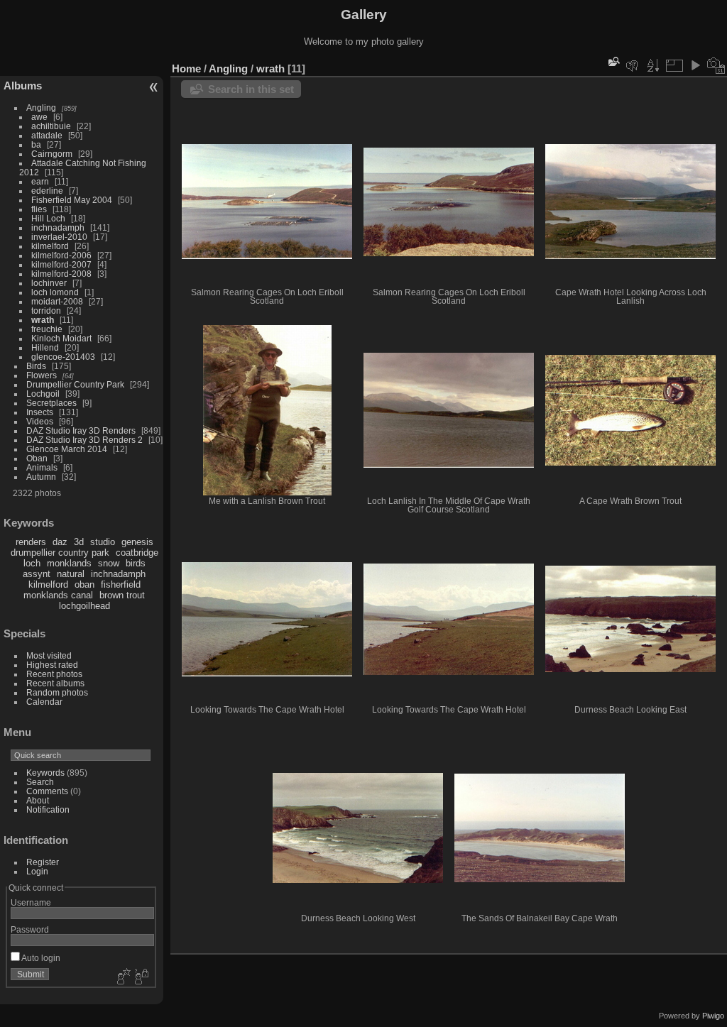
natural (70, 574)
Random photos (57, 692)
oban (84, 584)
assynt (36, 574)
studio (102, 542)
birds (136, 563)
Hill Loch (48, 218)
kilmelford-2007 (61, 264)
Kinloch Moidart (61, 338)
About (37, 800)
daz (60, 542)
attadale (46, 135)
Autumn (41, 476)
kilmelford (50, 246)
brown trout (122, 595)
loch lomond (55, 292)
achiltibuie (51, 126)
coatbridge (137, 552)
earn (40, 181)
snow (108, 563)
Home (186, 68)
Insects (39, 412)
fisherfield (121, 584)
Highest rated (52, 664)
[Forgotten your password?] (140, 977)
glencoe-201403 (63, 356)
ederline (47, 190)
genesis (137, 542)
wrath (42, 319)
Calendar (44, 701)
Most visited (49, 655)
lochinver (49, 282)
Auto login (40, 957)
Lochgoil (43, 393)
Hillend (45, 347)
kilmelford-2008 (61, 273)
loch (31, 563)
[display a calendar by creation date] (716, 65)
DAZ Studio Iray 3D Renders (81, 430)
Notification (48, 809)
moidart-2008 (57, 301)
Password (30, 929)
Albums (23, 85)
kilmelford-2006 (61, 255)
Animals (42, 467)
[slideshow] (695, 65)
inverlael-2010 (59, 236)
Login (37, 871)
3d (79, 542)
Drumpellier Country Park (75, 384)
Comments (47, 791)
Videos (39, 421)
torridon (46, 310)
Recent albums (55, 683)
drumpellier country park (60, 552)
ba (36, 144)
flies (39, 209)
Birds (36, 365)
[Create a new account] (122, 977)
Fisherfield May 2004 (71, 199)
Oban (37, 458)
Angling (41, 107)
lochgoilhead (84, 605)
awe (39, 116)
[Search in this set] (612, 61)
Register (42, 862)
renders (31, 542)
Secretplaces (51, 402)
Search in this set (251, 89)
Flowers (41, 375)
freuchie (46, 329)
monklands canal (58, 595)
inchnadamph (57, 227)
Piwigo (713, 1015)
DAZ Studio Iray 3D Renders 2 (84, 439)
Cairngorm (51, 153)
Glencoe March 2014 (66, 449)
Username (31, 902)
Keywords (45, 772)
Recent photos (54, 674)
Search (40, 781)
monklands (69, 563)
